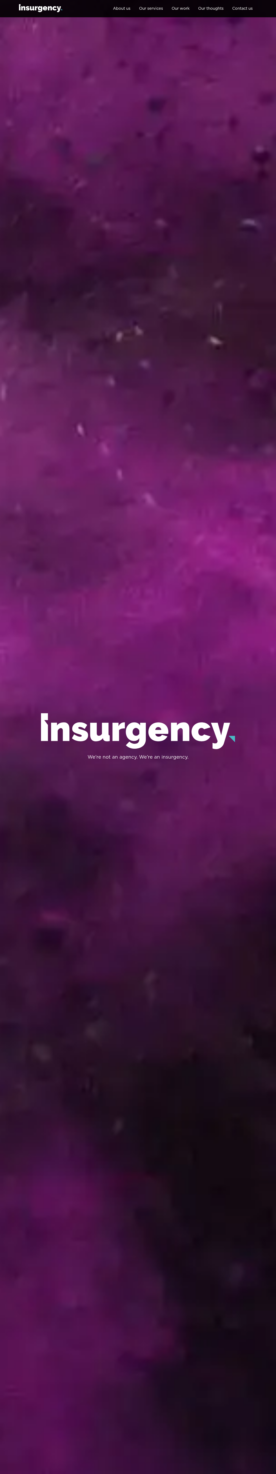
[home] (40, 8)
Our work (181, 9)
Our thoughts (211, 9)
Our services (151, 9)
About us (121, 9)
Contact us (242, 9)
